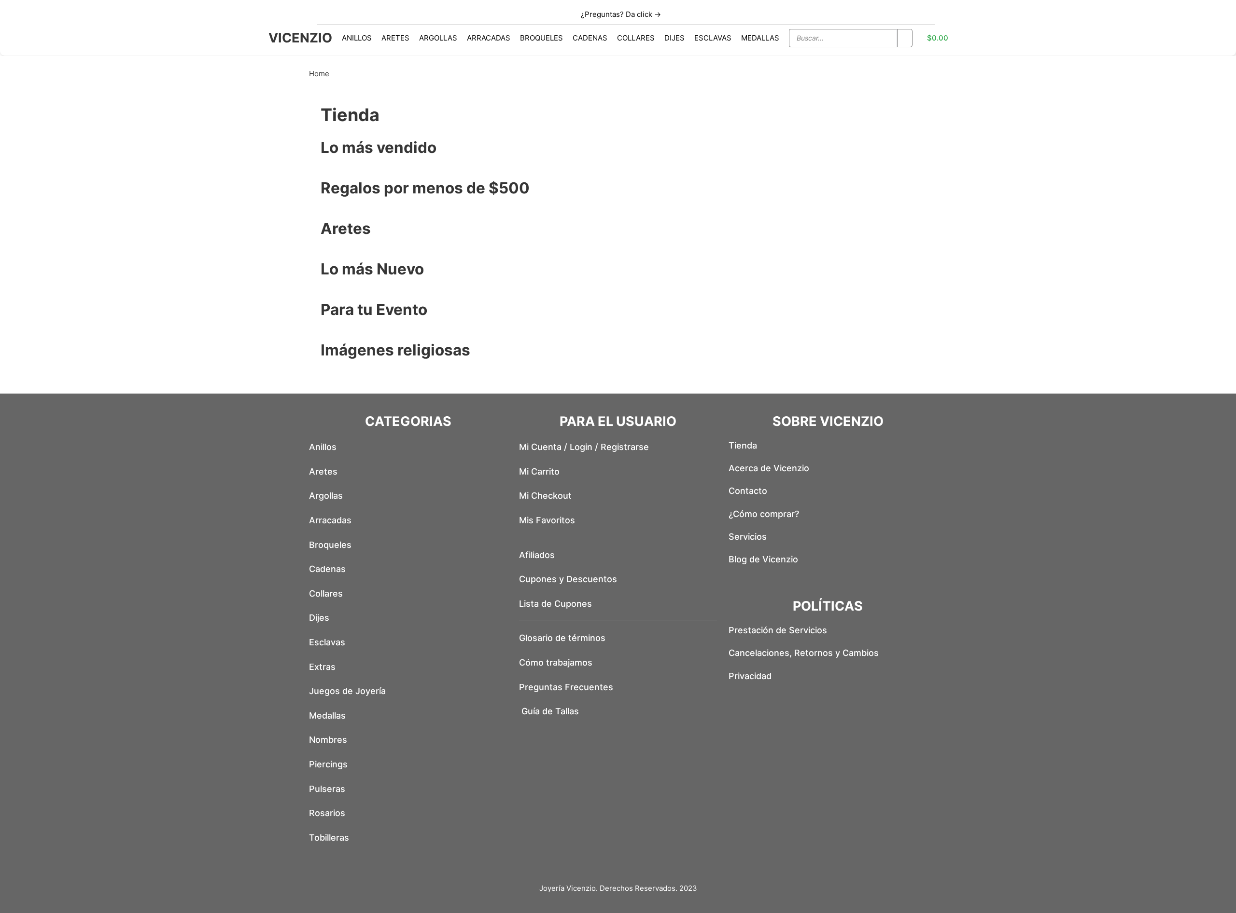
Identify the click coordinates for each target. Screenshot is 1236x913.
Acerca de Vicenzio (769, 468)
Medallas (760, 37)
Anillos (357, 37)
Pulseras (327, 789)
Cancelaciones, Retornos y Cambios (804, 653)
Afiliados (537, 555)
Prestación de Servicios (778, 630)
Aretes (395, 37)
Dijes (674, 37)
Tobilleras (329, 837)
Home (319, 73)
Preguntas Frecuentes (566, 687)
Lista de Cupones (555, 604)
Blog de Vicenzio (763, 559)
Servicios (748, 536)
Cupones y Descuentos (568, 579)
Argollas (438, 37)
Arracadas (488, 37)
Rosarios (327, 813)
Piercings (328, 764)
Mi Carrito (539, 471)
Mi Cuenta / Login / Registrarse (584, 447)
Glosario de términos (562, 638)
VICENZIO (300, 38)
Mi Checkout (545, 496)
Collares (636, 37)
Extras (322, 667)
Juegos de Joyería (347, 691)
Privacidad (750, 676)
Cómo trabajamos (555, 662)
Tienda (743, 445)
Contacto (748, 491)
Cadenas (590, 37)
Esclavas (712, 37)
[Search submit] (905, 38)
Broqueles (541, 37)
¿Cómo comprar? (764, 514)
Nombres (328, 740)
